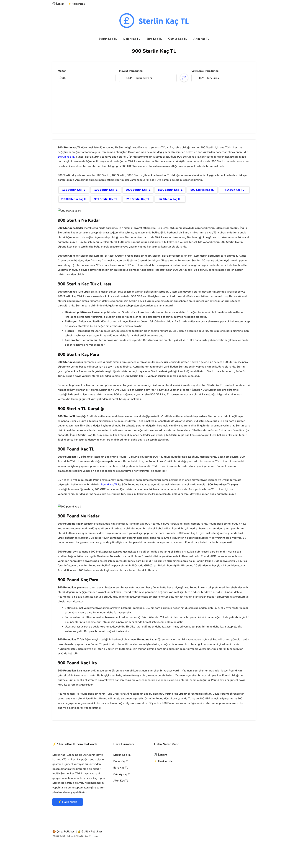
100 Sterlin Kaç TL (105, 190)
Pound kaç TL (109, 484)
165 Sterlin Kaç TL (73, 190)
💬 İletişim (58, 4)
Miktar (62, 71)
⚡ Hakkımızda (76, 4)
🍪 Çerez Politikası (63, 831)
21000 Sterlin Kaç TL (74, 199)
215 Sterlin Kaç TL (138, 199)
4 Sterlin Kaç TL (234, 190)
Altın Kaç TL (201, 39)
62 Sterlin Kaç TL (170, 199)
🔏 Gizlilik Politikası (89, 831)
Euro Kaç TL (154, 39)
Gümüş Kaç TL (177, 39)
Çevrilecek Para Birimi (205, 71)
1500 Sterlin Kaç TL (170, 190)
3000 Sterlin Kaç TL (138, 190)
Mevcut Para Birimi (131, 71)
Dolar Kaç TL (131, 39)
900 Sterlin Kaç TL (202, 190)
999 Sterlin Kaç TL (105, 199)
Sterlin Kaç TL (108, 39)
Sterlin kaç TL (66, 156)
